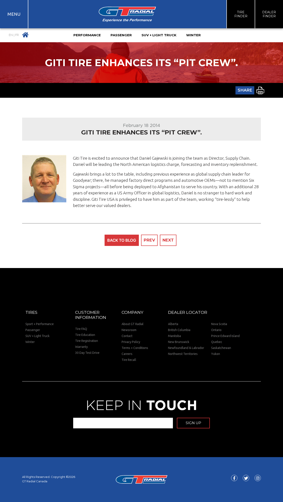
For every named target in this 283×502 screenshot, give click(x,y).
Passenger (32, 330)
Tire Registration (86, 341)
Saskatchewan (221, 348)
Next (168, 240)
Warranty (81, 347)
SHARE (245, 90)
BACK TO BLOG (121, 240)
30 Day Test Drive (87, 352)
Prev (149, 240)
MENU (14, 14)
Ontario (216, 330)
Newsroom (129, 330)
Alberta (173, 324)
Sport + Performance (39, 324)
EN (11, 35)
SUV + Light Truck (37, 336)
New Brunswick (178, 342)
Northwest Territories (183, 354)
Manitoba (174, 336)
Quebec (216, 342)
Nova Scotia (219, 324)
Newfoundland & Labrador (186, 348)
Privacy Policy (131, 342)
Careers (127, 354)
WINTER (193, 35)
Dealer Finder (269, 14)
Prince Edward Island (225, 336)
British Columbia (179, 330)
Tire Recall (129, 360)
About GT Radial (132, 324)
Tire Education (85, 335)
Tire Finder (240, 14)
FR (17, 35)
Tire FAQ (81, 329)
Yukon (215, 354)
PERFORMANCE (87, 35)
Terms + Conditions (135, 348)
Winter (30, 342)
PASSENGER (121, 35)
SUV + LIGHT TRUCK (159, 35)
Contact (127, 336)
